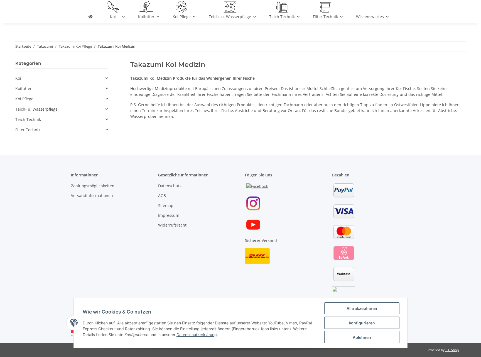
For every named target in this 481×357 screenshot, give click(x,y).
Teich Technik (28, 119)
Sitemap (165, 205)
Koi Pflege (24, 98)
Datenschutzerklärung (196, 334)
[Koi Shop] (90, 18)
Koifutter (23, 88)
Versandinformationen (92, 195)
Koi (18, 78)
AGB (162, 195)
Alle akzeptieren (362, 308)
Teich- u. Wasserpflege (36, 109)
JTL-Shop (452, 350)
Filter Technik (27, 129)
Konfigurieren (362, 322)
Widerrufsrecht (172, 225)
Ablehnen (362, 337)
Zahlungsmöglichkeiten (92, 185)
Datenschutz (169, 185)
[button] (61, 78)
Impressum (168, 215)
